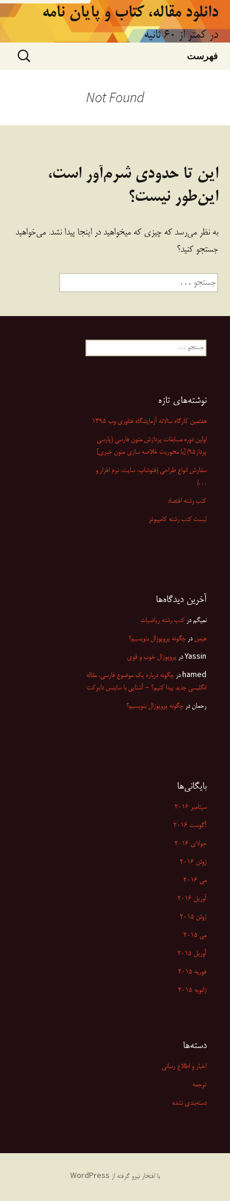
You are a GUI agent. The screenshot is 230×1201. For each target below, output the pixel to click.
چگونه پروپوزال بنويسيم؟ (157, 639)
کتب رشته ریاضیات (162, 621)
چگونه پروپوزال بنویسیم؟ (154, 706)
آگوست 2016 (189, 826)
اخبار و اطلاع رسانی (184, 1067)
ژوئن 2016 (193, 862)
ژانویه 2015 (192, 991)
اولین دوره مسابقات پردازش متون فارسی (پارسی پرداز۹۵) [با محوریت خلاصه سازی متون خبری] (151, 446)
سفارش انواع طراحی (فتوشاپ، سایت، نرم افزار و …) (151, 477)
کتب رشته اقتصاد (186, 501)
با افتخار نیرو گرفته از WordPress (115, 1177)
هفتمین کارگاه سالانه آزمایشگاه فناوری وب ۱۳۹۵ (149, 422)
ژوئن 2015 (193, 917)
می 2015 (194, 936)
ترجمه (199, 1085)
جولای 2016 (190, 844)
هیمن (200, 639)
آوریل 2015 (192, 954)
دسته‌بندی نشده (189, 1103)
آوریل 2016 (192, 899)
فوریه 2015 (192, 972)
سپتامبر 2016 (190, 807)
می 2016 (194, 881)
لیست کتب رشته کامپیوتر (177, 520)
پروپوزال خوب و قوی (151, 657)
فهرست (202, 55)
